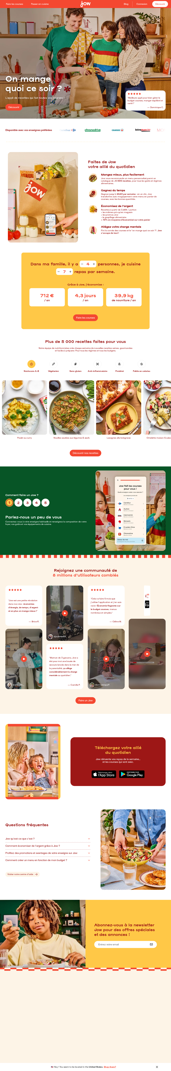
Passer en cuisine (40, 4)
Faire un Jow (85, 700)
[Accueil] (85, 4)
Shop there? (110, 1067)
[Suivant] (166, 411)
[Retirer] (82, 264)
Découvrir (160, 4)
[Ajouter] (93, 264)
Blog (126, 4)
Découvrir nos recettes (85, 453)
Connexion (141, 4)
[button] (31, 366)
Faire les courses (14, 4)
